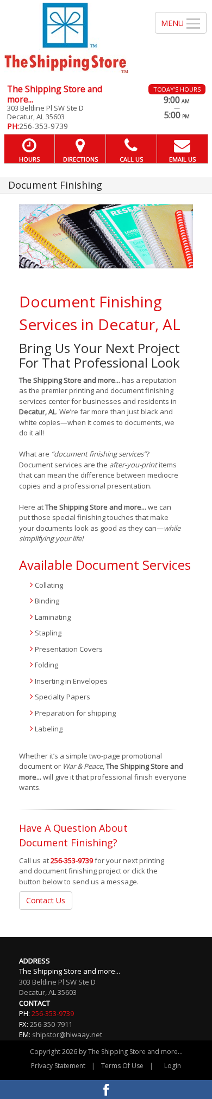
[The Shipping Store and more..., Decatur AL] (71, 38)
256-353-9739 (72, 860)
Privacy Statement (58, 1065)
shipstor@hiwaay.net (67, 1034)
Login (172, 1065)
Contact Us (45, 900)
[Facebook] (106, 1089)
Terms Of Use (122, 1065)
